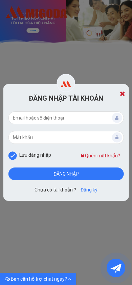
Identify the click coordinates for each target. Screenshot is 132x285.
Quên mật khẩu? (102, 155)
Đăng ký (89, 189)
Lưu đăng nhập (35, 155)
